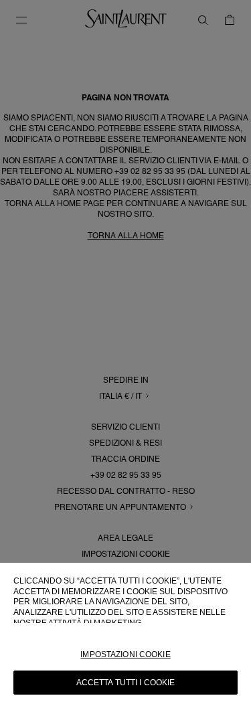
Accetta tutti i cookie (125, 682)
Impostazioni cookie (125, 654)
